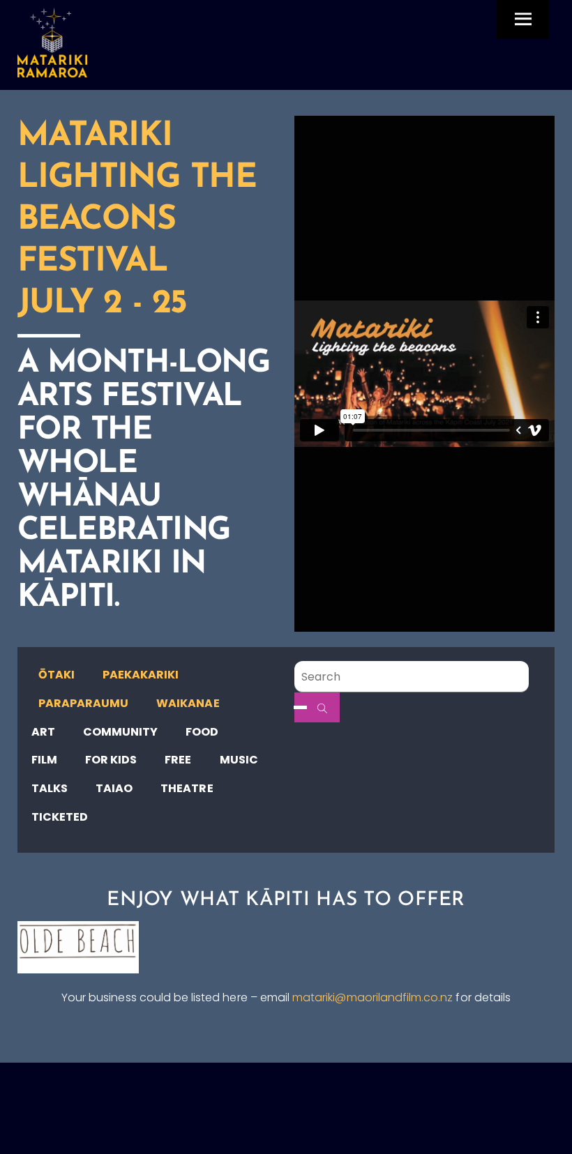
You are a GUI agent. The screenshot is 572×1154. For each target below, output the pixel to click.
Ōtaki (56, 675)
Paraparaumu (83, 703)
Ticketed (59, 817)
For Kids (111, 760)
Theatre (186, 788)
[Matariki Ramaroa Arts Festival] (52, 71)
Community (120, 732)
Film (44, 760)
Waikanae (187, 703)
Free (178, 760)
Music (239, 760)
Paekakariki (141, 675)
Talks (49, 788)
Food (202, 732)
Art (43, 732)
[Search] (317, 707)
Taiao (114, 788)
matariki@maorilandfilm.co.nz (372, 997)
